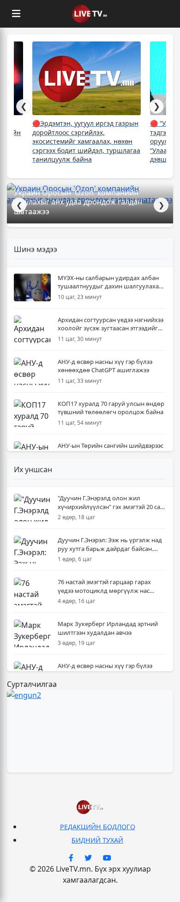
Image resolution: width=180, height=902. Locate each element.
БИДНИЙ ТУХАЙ (97, 840)
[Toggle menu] (16, 14)
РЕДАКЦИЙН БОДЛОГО (97, 826)
